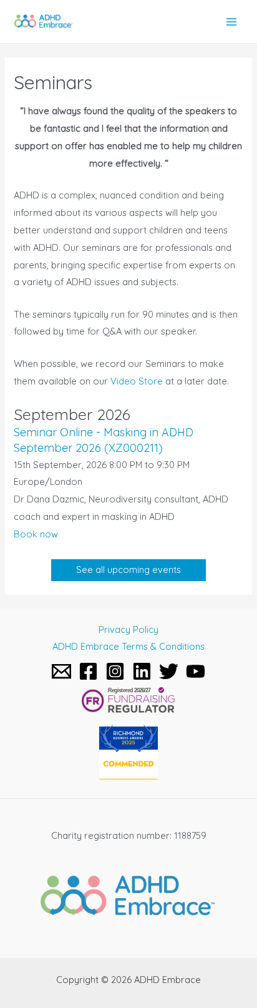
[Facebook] (88, 671)
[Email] (61, 671)
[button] (128, 570)
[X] (168, 671)
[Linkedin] (142, 671)
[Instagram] (115, 671)
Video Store (136, 381)
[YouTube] (195, 671)
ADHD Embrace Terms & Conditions (128, 646)
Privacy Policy (128, 629)
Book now (36, 534)
